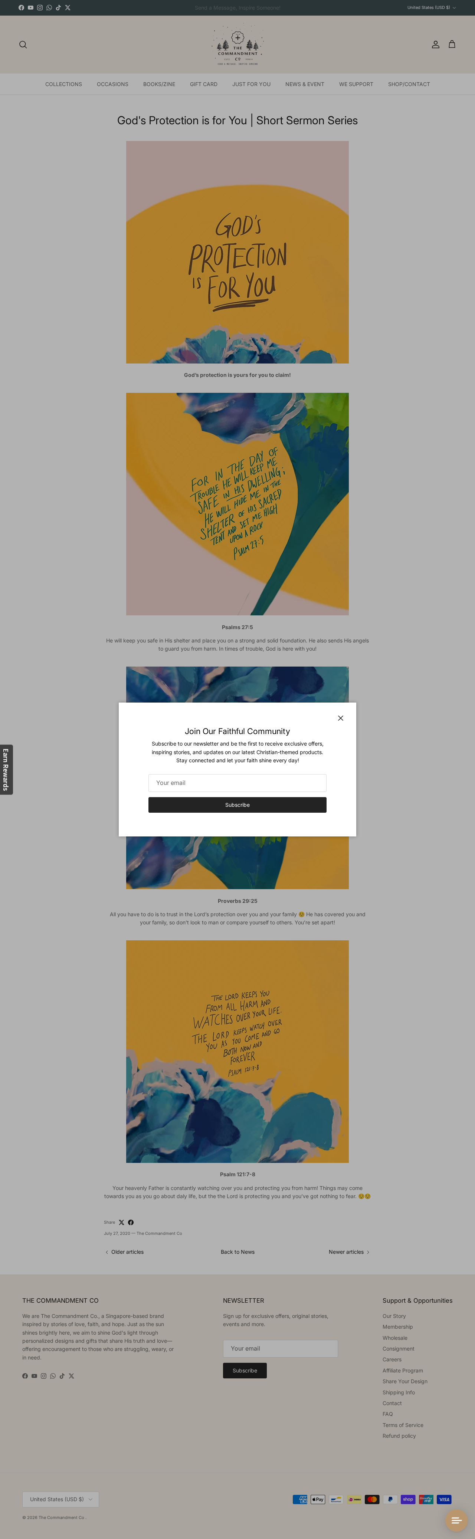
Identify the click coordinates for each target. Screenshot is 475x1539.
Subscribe (237, 805)
